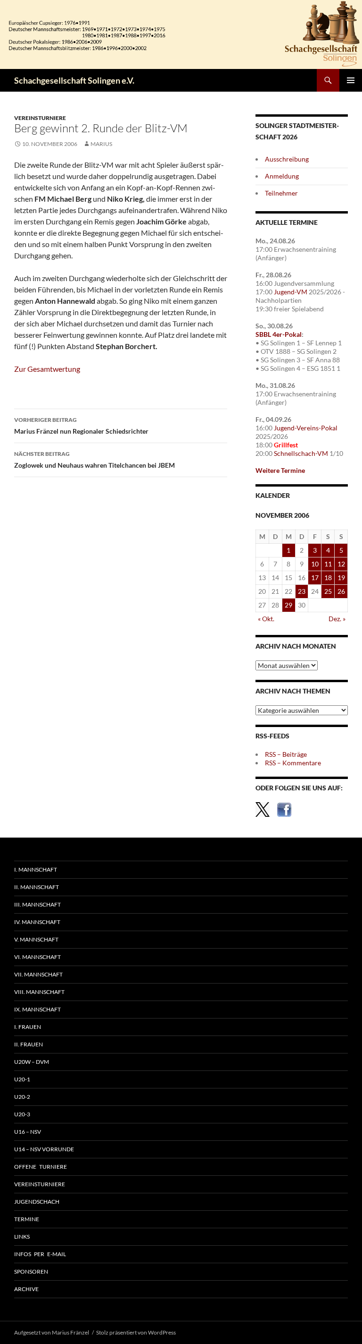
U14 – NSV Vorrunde (44, 1149)
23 (301, 591)
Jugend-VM (290, 292)
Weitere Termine (280, 470)
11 (328, 564)
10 (315, 564)
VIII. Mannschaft (39, 991)
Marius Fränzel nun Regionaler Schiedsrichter (81, 425)
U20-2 (22, 1096)
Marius (101, 143)
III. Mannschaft (37, 904)
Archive (26, 1289)
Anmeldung (282, 176)
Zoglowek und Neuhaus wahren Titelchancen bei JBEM (94, 459)
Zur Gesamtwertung (47, 368)
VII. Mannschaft (38, 974)
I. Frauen (27, 1026)
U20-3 (22, 1114)
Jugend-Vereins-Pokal (305, 428)
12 (341, 564)
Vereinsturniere (40, 117)
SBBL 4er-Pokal (278, 334)
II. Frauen (28, 1044)
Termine (26, 1219)
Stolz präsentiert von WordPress (136, 1332)
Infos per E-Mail (40, 1254)
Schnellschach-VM (301, 453)
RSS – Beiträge (286, 754)
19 (341, 578)
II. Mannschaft (36, 886)
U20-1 (22, 1079)
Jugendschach (36, 1201)
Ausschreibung (287, 159)
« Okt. (266, 619)
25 (328, 591)
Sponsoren (31, 1271)
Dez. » (337, 619)
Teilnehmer (281, 193)
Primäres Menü (350, 80)
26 (341, 591)
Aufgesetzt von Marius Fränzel (51, 1332)
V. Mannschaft (36, 939)
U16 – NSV (27, 1131)
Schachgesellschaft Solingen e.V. (74, 80)
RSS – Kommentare (293, 763)
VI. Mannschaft (37, 956)
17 (315, 578)
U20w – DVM (31, 1061)
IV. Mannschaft (37, 921)
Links (22, 1236)
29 (288, 605)
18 (328, 578)
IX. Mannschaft (37, 1009)
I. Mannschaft (35, 869)
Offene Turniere (40, 1166)
